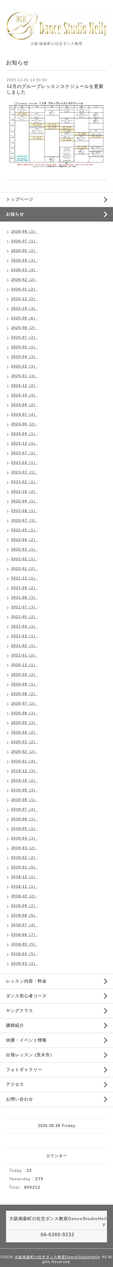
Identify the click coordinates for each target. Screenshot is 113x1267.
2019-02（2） (24, 858)
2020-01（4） (24, 761)
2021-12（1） (24, 578)
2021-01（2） (24, 655)
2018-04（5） (24, 954)
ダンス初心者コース (26, 995)
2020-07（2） (24, 703)
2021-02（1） (24, 646)
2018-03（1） (24, 963)
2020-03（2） (24, 742)
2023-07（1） (24, 453)
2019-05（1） (24, 829)
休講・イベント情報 (26, 1040)
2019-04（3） (24, 838)
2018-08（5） (24, 915)
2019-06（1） (24, 819)
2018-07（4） (24, 925)
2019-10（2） (24, 780)
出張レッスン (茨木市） (30, 1054)
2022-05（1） (24, 530)
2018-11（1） (24, 886)
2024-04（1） (24, 434)
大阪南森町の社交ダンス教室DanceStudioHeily (57, 1257)
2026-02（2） (24, 280)
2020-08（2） (24, 694)
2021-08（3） (24, 597)
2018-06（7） (24, 935)
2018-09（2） (24, 906)
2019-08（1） (24, 800)
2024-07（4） (24, 414)
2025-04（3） (24, 357)
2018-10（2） (24, 896)
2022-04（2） (24, 540)
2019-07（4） (24, 809)
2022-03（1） (24, 549)
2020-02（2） (24, 752)
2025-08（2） (24, 328)
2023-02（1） (24, 482)
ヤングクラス (19, 1010)
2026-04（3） (24, 260)
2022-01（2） (24, 569)
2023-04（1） (24, 463)
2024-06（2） (24, 424)
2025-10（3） (24, 308)
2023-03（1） (24, 472)
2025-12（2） (24, 299)
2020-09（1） (24, 684)
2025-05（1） (24, 347)
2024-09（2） (24, 405)
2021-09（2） (24, 588)
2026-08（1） (24, 231)
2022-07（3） (24, 520)
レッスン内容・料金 (26, 981)
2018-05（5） (24, 944)
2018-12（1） (24, 877)
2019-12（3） (24, 771)
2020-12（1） (24, 665)
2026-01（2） (24, 289)
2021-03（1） (24, 636)
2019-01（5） (24, 867)
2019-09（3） (24, 790)
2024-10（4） (24, 395)
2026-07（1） (24, 241)
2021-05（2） (24, 617)
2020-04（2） (24, 732)
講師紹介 (15, 1025)
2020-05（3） (24, 723)
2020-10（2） (24, 674)
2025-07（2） (24, 337)
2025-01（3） (24, 376)
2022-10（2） (24, 491)
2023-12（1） (24, 443)
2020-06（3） (24, 713)
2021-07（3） (24, 607)
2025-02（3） (24, 366)
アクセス (15, 1084)
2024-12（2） (24, 386)
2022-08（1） (24, 511)
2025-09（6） (24, 318)
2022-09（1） (24, 501)
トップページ (19, 199)
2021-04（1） (24, 626)
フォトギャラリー (24, 1069)
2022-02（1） (24, 559)
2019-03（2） (24, 848)
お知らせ (15, 214)
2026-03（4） (24, 270)
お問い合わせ (19, 1099)
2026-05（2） (24, 251)
